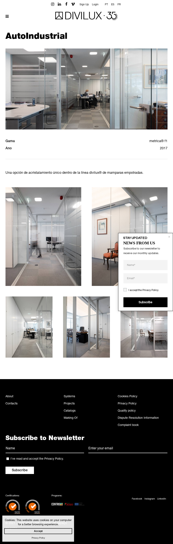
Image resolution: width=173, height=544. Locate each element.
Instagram (150, 499)
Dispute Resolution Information (138, 418)
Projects (69, 403)
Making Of (70, 418)
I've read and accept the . (37, 459)
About (9, 396)
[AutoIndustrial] (43, 236)
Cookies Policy (127, 396)
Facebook (137, 499)
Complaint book (128, 425)
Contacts (11, 403)
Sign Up (84, 4)
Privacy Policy (127, 403)
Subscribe (145, 302)
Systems (69, 396)
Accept (38, 531)
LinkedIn (161, 499)
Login (95, 4)
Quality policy (127, 410)
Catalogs (70, 410)
